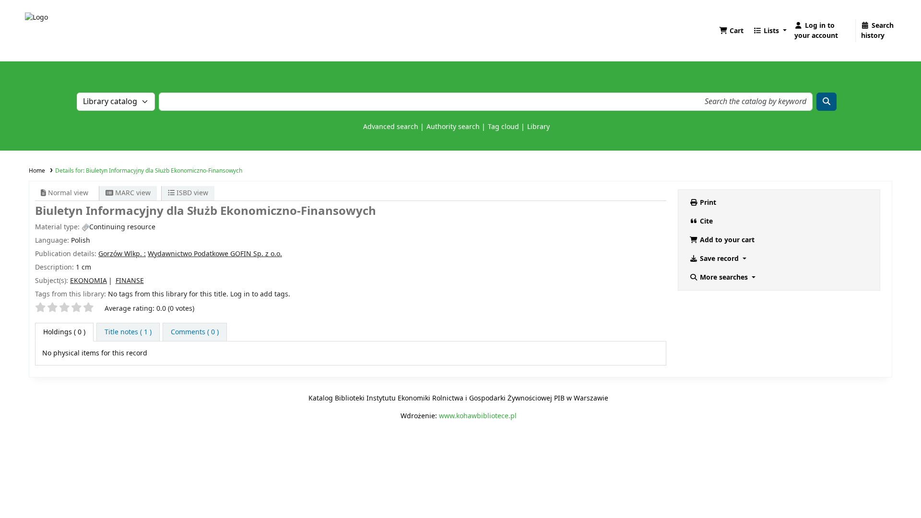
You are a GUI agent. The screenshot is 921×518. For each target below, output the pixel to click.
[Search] (826, 102)
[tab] (128, 332)
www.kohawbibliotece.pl (478, 416)
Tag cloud (503, 127)
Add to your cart (726, 240)
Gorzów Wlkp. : (122, 254)
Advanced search (390, 127)
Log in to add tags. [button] (260, 294)
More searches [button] (724, 277)
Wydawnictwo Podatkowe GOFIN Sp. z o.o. (215, 254)
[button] (731, 31)
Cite (705, 221)
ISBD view (191, 193)
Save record (719, 259)
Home (37, 170)
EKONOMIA (88, 281)
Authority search (453, 127)
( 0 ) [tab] (64, 332)
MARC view (132, 193)
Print (707, 203)
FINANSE (130, 281)
